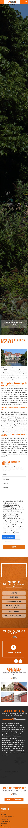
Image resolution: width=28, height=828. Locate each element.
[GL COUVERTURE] (7, 686)
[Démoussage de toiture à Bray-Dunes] (14, 357)
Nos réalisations (6, 821)
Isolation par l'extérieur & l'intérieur (14, 606)
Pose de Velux (14, 597)
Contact (3, 826)
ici (18, 533)
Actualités (4, 823)
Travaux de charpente (14, 611)
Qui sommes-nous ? (7, 816)
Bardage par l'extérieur (14, 601)
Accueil (3, 814)
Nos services (5, 819)
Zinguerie (14, 593)
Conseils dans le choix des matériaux (14, 616)
